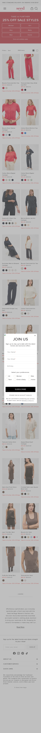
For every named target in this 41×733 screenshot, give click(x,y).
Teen (10, 379)
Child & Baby (21, 379)
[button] (35, 336)
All (9, 376)
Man (32, 376)
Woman (19, 376)
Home (33, 379)
